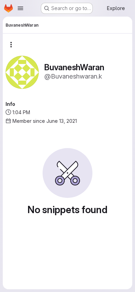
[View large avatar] (22, 72)
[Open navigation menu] (20, 8)
